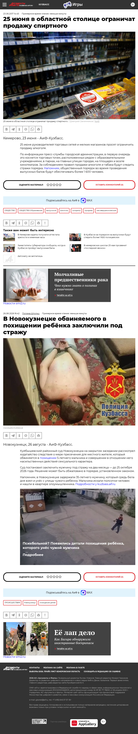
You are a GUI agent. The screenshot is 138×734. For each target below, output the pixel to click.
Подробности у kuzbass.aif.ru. (95, 484)
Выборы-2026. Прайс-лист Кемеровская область (54, 671)
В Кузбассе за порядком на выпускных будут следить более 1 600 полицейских (107, 236)
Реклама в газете (75, 668)
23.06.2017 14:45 (11, 13)
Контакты (34, 668)
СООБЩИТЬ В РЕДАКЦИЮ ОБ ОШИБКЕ (102, 671)
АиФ (97, 121)
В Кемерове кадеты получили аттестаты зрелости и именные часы (39, 236)
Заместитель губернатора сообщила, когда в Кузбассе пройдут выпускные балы (41, 246)
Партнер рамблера (58, 722)
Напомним (51, 168)
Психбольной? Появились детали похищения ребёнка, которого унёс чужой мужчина (73, 545)
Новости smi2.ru (14, 303)
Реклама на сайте (52, 668)
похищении (48, 458)
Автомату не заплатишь (30, 256)
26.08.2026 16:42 (11, 313)
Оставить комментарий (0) (109, 185)
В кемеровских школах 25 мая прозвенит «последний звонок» (105, 246)
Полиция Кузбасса (13, 427)
